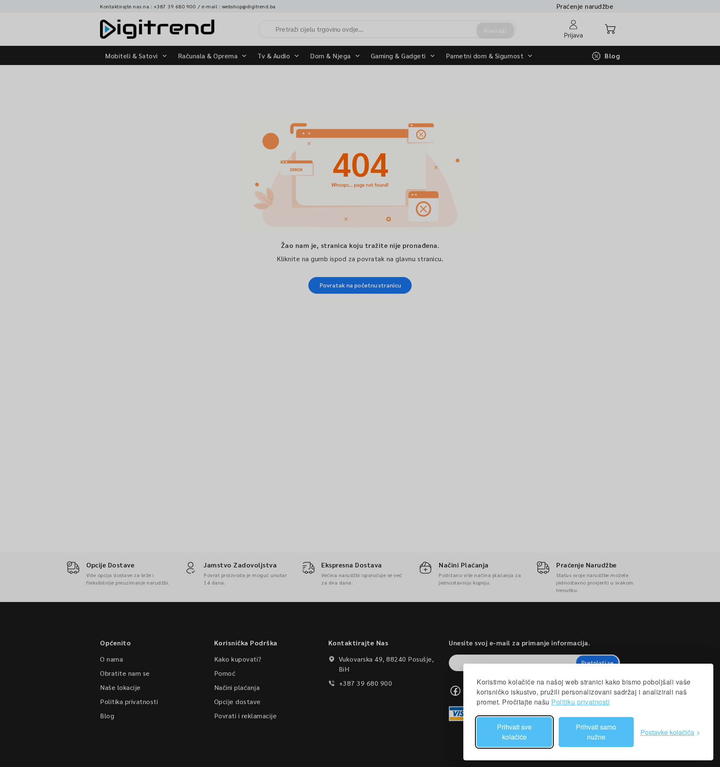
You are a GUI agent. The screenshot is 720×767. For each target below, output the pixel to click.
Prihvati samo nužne (596, 732)
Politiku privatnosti (580, 702)
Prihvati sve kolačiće (514, 732)
